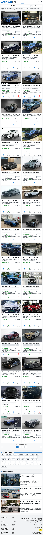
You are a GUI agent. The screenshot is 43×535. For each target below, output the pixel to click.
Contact (2, 521)
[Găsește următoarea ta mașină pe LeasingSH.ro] (8, 2)
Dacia (13, 532)
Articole (2, 520)
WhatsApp (8, 68)
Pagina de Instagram (4, 529)
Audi (12, 520)
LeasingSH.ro (39, 532)
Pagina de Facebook (4, 528)
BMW (13, 517)
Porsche (13, 524)
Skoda (13, 528)
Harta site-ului (3, 525)
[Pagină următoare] (41, 447)
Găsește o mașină (4, 518)
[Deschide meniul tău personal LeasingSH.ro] (39, 2)
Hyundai (13, 529)
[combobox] (16, 6)
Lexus (13, 530)
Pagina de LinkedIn (4, 530)
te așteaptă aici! (39, 522)
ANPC (2, 533)
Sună (3, 68)
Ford (12, 526)
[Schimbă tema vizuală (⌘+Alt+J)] (41, 2)
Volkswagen (14, 521)
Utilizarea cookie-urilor (4, 524)
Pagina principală (4, 517)
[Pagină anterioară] (2, 447)
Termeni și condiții (4, 522)
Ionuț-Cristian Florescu (40, 529)
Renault (13, 533)
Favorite (18, 68)
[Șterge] (29, 5)
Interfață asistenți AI (4, 526)
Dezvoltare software (4, 532)
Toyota (13, 522)
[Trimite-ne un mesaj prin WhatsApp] (34, 524)
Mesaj (13, 68)
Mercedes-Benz (14, 518)
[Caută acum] (31, 6)
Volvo (13, 525)
